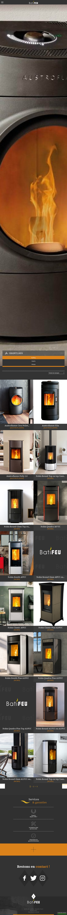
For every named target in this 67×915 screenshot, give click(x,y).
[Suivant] (64, 784)
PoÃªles (33, 357)
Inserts (33, 361)
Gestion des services (62, 912)
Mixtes (34, 364)
